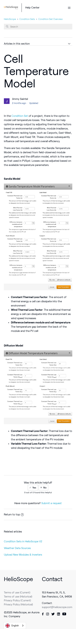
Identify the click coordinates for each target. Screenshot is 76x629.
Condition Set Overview (50, 19)
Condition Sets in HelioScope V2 (23, 541)
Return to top (12, 514)
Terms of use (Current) (17, 592)
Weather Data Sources (17, 548)
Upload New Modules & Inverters (23, 554)
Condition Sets (27, 19)
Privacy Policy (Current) (17, 600)
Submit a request (51, 503)
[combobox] (15, 625)
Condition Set (19, 115)
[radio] (33, 487)
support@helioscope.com (57, 607)
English (15, 625)
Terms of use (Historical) (18, 596)
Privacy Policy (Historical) (18, 604)
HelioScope (10, 19)
